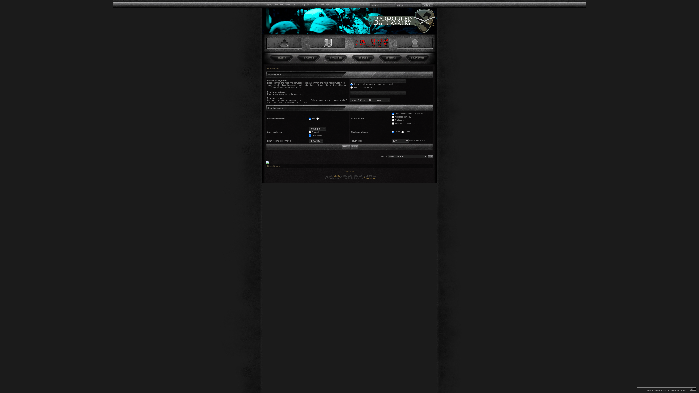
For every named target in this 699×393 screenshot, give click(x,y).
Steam (314, 5)
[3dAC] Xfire (304, 5)
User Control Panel (282, 5)
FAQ (295, 5)
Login (268, 5)
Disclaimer (349, 171)
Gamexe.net (369, 178)
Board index (273, 68)
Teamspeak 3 (326, 5)
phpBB (337, 176)
